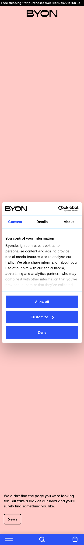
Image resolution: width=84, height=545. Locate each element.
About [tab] (69, 221)
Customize (39, 317)
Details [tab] (42, 221)
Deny (42, 332)
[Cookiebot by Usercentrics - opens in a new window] (59, 209)
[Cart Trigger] (75, 539)
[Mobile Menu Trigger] (9, 539)
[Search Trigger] (42, 539)
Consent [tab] (15, 221)
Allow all (42, 302)
